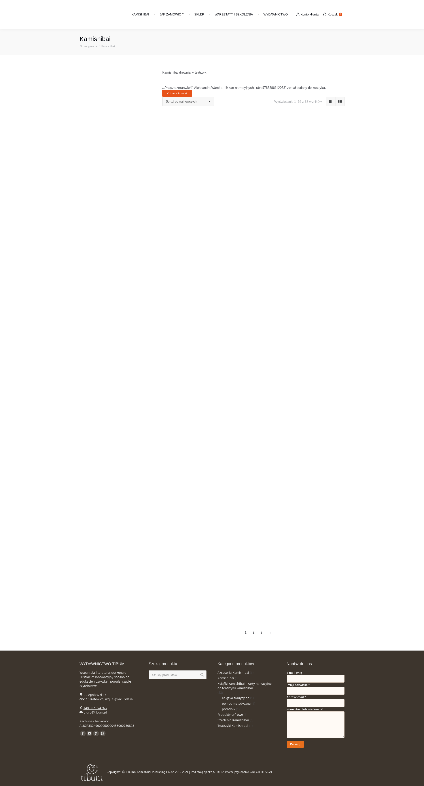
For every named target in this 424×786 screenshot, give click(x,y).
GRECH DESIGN (261, 772)
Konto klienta (310, 14)
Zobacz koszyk (177, 93)
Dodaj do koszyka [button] (188, 181)
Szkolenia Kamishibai (233, 720)
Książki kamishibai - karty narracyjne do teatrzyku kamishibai (245, 685)
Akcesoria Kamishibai (233, 672)
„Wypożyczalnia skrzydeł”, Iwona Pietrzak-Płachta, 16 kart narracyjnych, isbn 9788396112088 (318, 339)
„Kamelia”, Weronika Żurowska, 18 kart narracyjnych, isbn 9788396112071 (188, 428)
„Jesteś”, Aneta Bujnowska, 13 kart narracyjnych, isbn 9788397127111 (318, 249)
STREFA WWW (223, 772)
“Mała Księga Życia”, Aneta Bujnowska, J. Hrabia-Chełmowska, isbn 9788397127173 (188, 160)
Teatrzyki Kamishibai (233, 725)
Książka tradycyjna (235, 698)
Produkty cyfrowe (230, 714)
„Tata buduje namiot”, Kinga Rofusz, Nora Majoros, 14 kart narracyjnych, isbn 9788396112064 (318, 428)
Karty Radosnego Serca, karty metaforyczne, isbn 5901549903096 (253, 428)
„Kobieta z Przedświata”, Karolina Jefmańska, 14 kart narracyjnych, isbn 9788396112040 (188, 514)
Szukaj (202, 674)
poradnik (228, 709)
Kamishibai (226, 678)
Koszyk (334, 14)
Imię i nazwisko (298, 685)
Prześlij (295, 744)
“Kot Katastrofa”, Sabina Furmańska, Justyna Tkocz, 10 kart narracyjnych (188, 249)
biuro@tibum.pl (95, 712)
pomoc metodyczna (236, 703)
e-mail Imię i (295, 673)
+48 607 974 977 (95, 708)
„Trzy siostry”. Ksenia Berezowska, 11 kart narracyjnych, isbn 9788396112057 (253, 514)
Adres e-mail (296, 697)
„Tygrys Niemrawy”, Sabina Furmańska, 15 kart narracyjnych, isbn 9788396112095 (253, 339)
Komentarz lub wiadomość (305, 709)
